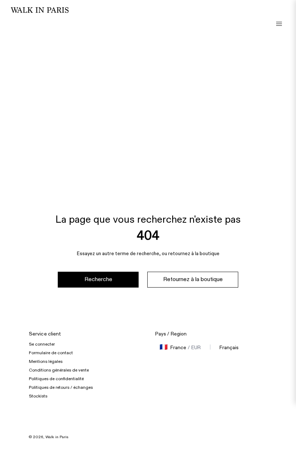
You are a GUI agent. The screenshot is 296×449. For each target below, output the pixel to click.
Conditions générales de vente (59, 370)
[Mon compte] (279, 18)
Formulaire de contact (51, 353)
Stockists (38, 396)
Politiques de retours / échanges (61, 387)
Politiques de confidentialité (56, 379)
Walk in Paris (56, 437)
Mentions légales (45, 361)
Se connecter (42, 344)
